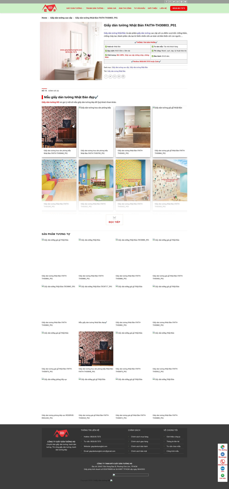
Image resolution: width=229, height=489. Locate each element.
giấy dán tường (143, 33)
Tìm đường (223, 450)
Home (44, 18)
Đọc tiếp (114, 222)
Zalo (222, 471)
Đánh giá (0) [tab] (54, 91)
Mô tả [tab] (44, 91)
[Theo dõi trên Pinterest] (181, 1)
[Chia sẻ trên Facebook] (106, 77)
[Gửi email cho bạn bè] (115, 77)
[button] (43, 77)
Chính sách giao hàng (139, 441)
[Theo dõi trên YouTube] (185, 1)
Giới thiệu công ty (173, 437)
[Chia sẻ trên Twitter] (110, 77)
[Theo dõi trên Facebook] (166, 1)
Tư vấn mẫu (139, 8)
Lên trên (223, 478)
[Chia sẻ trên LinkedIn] (123, 77)
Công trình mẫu (173, 451)
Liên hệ (163, 8)
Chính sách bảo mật (139, 451)
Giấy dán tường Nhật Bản (115, 33)
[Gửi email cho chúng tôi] (178, 1)
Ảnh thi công (125, 8)
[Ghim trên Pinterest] (119, 77)
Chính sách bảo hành (139, 446)
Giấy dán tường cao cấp (61, 18)
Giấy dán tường (74, 8)
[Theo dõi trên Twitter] (174, 1)
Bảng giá (112, 8)
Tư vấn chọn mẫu (173, 446)
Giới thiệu (152, 8)
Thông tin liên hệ (173, 441)
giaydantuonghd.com (99, 446)
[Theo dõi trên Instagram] (170, 1)
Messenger (223, 457)
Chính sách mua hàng (139, 437)
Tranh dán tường (94, 8)
